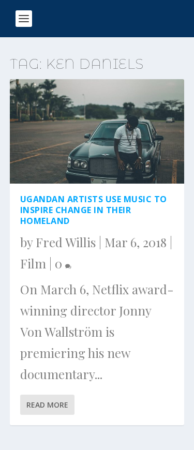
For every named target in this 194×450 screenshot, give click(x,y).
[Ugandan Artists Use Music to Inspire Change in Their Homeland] (97, 131)
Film (33, 263)
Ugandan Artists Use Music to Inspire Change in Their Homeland (93, 210)
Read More (47, 405)
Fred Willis (66, 242)
